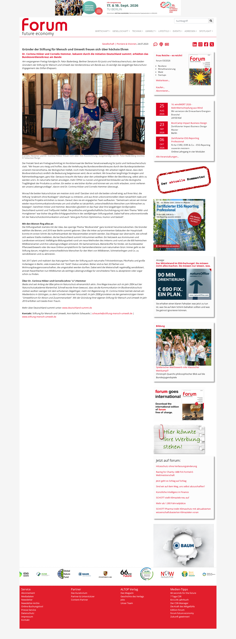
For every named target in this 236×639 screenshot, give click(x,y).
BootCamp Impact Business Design (189, 123)
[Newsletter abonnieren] (167, 44)
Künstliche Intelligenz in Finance (172, 492)
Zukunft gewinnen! (180, 616)
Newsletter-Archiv (30, 603)
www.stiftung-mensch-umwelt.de (39, 316)
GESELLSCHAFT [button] (120, 31)
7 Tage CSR (175, 596)
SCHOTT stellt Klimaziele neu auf (172, 497)
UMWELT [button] (150, 31)
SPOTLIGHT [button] (205, 31)
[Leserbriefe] (155, 44)
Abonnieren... (163, 90)
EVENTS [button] (177, 31)
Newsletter (26, 599)
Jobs (123, 599)
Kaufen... (160, 87)
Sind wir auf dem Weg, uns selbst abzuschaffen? (180, 486)
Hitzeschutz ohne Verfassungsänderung (176, 466)
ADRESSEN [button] (190, 31)
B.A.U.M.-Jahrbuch (179, 599)
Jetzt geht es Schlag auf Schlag (171, 480)
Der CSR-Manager (179, 603)
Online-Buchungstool (32, 606)
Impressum (27, 616)
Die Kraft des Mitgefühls (182, 606)
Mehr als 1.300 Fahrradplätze (171, 503)
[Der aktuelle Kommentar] (183, 179)
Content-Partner (79, 599)
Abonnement (28, 593)
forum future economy (182, 613)
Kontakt (25, 619)
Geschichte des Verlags (132, 596)
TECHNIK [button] (136, 31)
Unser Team (127, 603)
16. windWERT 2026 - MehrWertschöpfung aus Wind (187, 106)
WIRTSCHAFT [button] (102, 31)
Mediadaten (27, 596)
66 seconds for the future (183, 593)
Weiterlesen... (163, 80)
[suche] (211, 20)
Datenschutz (27, 613)
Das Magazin (127, 593)
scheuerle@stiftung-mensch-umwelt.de (112, 313)
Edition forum (177, 609)
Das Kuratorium (79, 593)
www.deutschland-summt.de (77, 307)
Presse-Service (28, 609)
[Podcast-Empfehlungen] (161, 44)
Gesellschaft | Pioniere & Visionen (119, 43)
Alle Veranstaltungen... (167, 156)
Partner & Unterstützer (83, 596)
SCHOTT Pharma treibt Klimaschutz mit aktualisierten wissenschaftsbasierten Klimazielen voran (183, 510)
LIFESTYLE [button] (163, 31)
